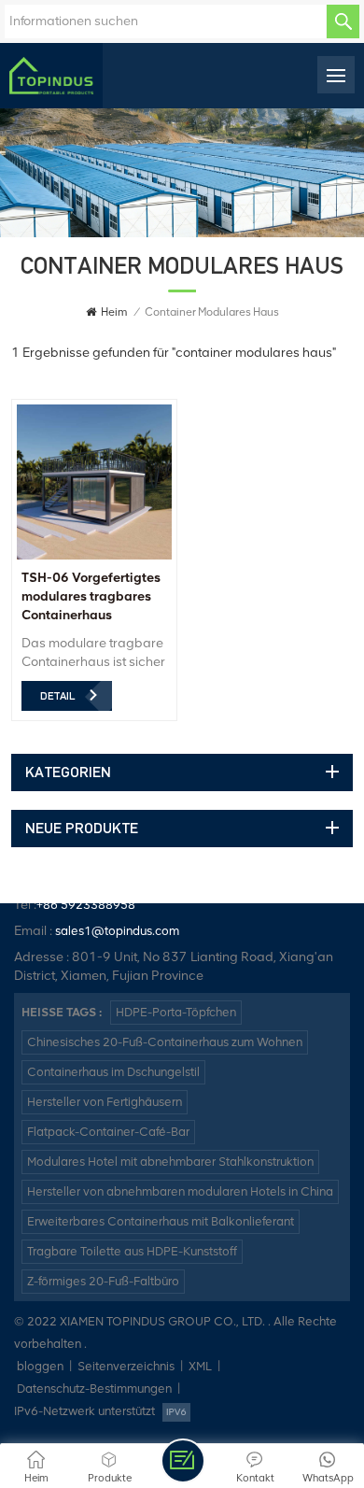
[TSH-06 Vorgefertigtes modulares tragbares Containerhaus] (94, 555)
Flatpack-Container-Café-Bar (108, 1132)
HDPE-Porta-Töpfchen (176, 1012)
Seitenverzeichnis (126, 1366)
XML (200, 1366)
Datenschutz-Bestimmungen (94, 1389)
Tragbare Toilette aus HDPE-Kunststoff (132, 1251)
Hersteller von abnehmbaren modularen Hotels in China (180, 1191)
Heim (114, 312)
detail (57, 695)
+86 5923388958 (85, 905)
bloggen (40, 1366)
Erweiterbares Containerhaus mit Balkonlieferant (160, 1221)
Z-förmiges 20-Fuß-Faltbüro (103, 1281)
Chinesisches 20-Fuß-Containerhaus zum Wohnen (164, 1042)
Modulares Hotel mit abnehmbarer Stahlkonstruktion (170, 1162)
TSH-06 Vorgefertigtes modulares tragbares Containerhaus (91, 596)
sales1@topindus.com (117, 931)
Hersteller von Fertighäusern (104, 1102)
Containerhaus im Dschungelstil (113, 1072)
